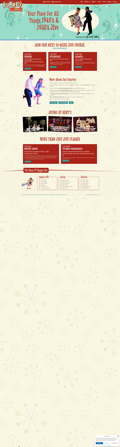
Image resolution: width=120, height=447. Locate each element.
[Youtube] (30, 188)
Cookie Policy (105, 445)
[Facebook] (27, 188)
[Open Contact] (117, 1)
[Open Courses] (95, 1)
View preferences (115, 443)
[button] (118, 436)
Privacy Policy (109, 445)
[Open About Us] (89, 1)
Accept (99, 443)
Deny (107, 443)
